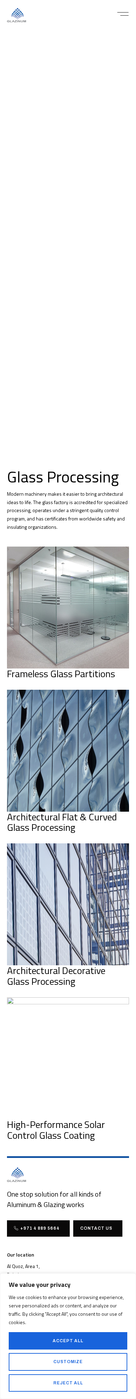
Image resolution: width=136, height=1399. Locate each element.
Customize (68, 1361)
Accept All (68, 1340)
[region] (68, 1336)
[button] (123, 14)
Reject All (68, 1383)
